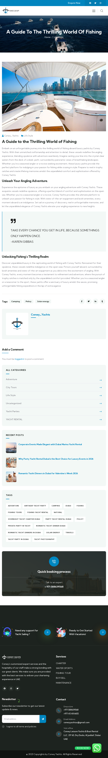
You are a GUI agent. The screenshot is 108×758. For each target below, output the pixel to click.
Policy (28, 301)
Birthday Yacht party (35, 506)
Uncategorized (13, 403)
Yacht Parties (12, 411)
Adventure (11, 379)
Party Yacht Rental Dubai (58, 519)
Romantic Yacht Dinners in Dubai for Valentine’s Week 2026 (48, 473)
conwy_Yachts (11, 135)
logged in (19, 359)
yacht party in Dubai (18, 539)
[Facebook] (90, 3)
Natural (58, 512)
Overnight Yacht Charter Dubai (24, 519)
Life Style (58, 37)
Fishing (80, 506)
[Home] (11, 11)
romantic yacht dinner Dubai (50, 526)
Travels (69, 533)
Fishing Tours (15, 512)
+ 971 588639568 (54, 586)
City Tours (11, 387)
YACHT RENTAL (14, 419)
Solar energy (43, 301)
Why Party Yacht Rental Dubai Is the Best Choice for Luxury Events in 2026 (55, 459)
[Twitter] (95, 3)
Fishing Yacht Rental (37, 512)
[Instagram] (100, 3)
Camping (15, 301)
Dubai (68, 506)
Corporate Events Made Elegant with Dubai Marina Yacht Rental (50, 444)
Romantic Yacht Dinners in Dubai (24, 533)
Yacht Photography (44, 539)
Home (48, 37)
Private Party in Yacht (19, 526)
